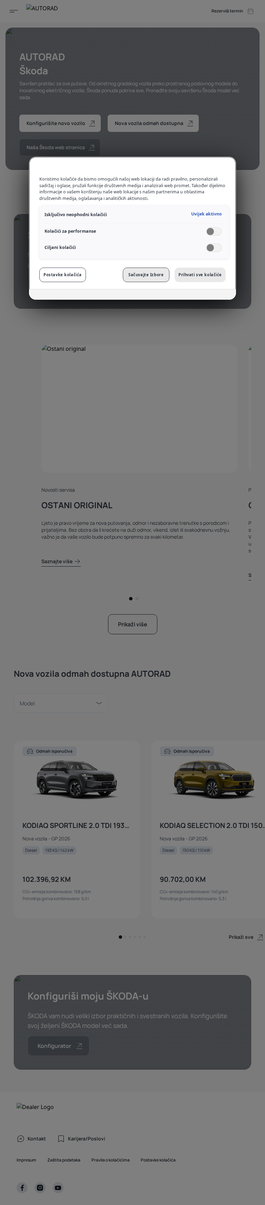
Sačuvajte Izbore (146, 274)
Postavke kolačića (62, 274)
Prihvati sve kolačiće (200, 274)
